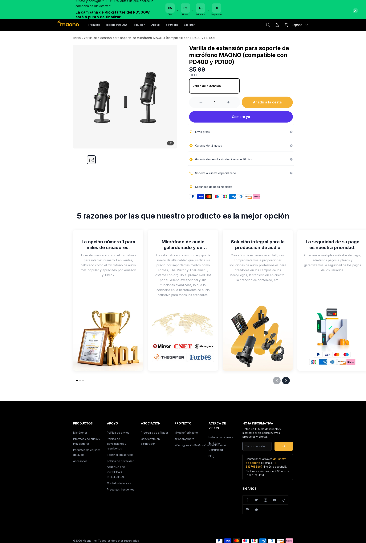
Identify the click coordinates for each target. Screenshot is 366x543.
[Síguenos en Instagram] (265, 500)
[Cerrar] (355, 11)
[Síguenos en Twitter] (256, 500)
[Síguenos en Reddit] (256, 509)
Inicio (78, 38)
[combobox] (300, 25)
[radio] (214, 86)
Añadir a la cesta (267, 102)
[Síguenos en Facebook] (247, 500)
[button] (91, 159)
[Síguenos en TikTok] (283, 500)
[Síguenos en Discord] (247, 509)
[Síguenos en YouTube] (274, 500)
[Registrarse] (283, 446)
